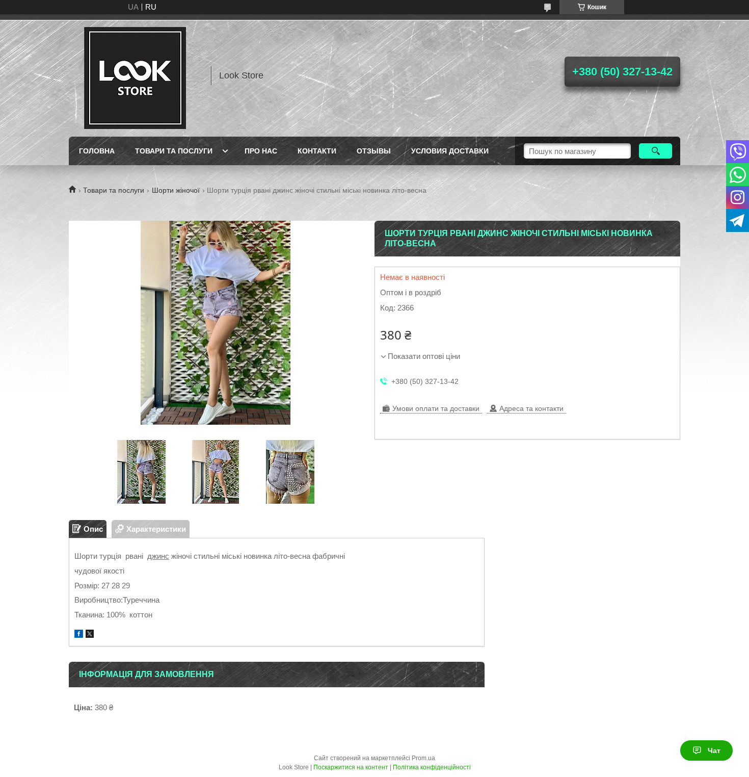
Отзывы (374, 151)
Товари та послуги (173, 151)
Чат (714, 750)
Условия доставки (450, 151)
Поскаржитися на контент (350, 767)
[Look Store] (135, 75)
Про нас (261, 151)
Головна (97, 151)
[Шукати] (655, 151)
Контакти (317, 151)
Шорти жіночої (176, 190)
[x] (90, 635)
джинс (158, 556)
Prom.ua (423, 758)
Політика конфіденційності (432, 767)
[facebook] (78, 635)
